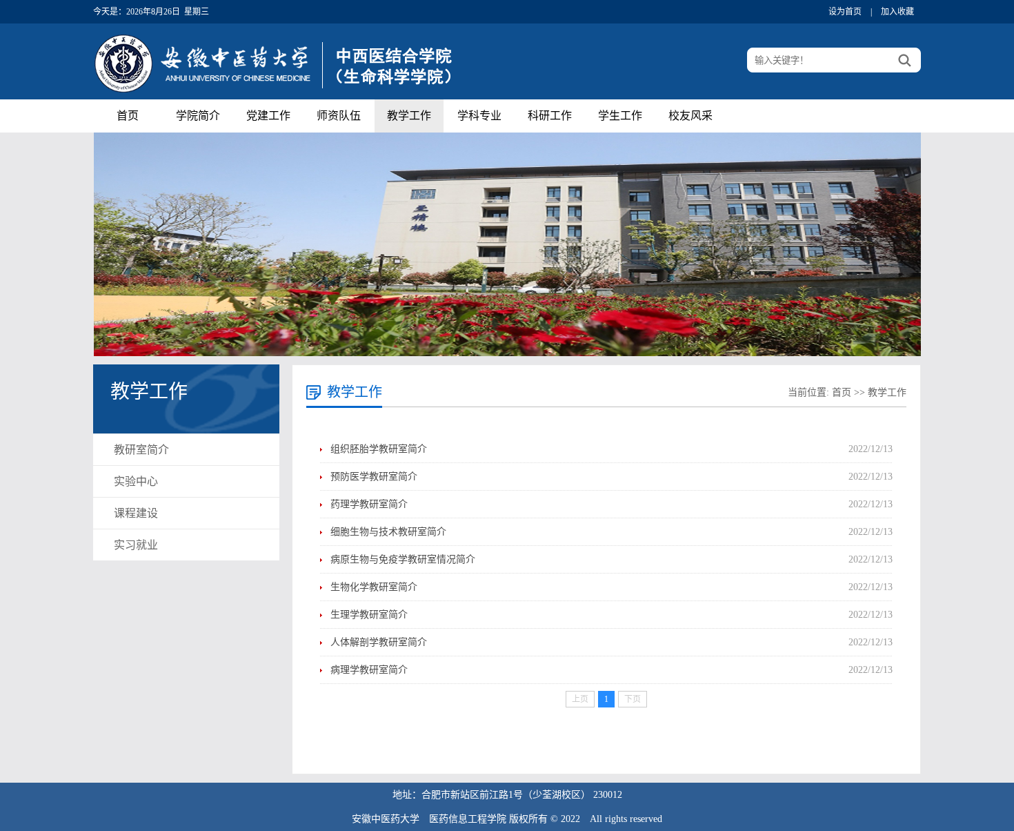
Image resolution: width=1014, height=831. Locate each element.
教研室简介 (141, 450)
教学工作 (409, 115)
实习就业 (136, 545)
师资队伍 (339, 115)
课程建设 (136, 513)
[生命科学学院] (279, 95)
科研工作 (550, 115)
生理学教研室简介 (369, 614)
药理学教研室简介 (369, 504)
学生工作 (620, 115)
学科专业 (479, 115)
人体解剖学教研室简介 (378, 642)
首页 (128, 115)
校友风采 (690, 115)
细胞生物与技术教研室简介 (388, 532)
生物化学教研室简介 (373, 587)
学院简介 (198, 115)
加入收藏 (897, 12)
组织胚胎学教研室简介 (378, 449)
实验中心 (136, 481)
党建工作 (268, 115)
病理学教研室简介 (369, 670)
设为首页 (845, 12)
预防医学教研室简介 (373, 476)
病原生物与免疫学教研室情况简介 (402, 559)
